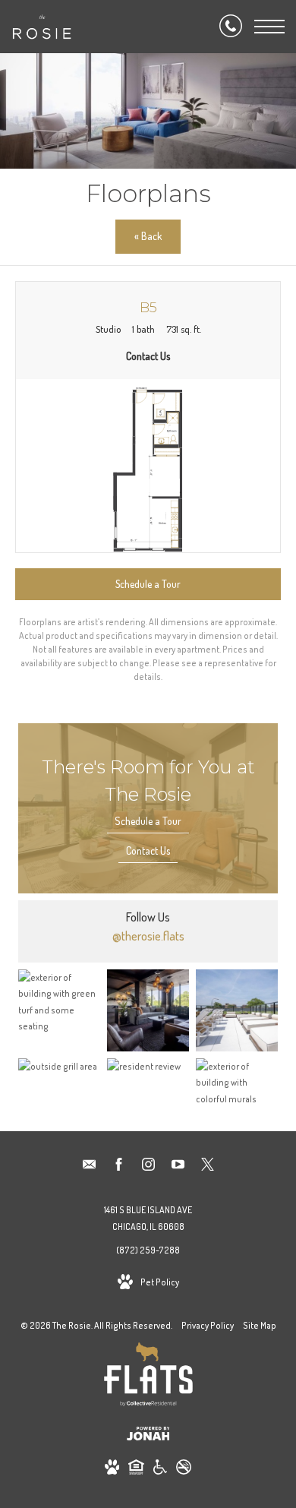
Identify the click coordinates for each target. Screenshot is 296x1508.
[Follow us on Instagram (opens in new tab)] (148, 1167)
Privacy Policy (207, 1325)
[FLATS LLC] (148, 1377)
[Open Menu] (269, 26)
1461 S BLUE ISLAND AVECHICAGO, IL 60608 (148, 1218)
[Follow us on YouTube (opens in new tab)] (178, 1167)
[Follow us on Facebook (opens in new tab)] (119, 1167)
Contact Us (148, 850)
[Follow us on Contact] (89, 1167)
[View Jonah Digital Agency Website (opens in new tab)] (148, 1436)
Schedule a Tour (148, 820)
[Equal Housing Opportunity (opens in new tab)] (136, 1469)
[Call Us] (230, 26)
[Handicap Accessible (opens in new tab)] (160, 1469)
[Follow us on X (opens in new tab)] (208, 1167)
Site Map (259, 1325)
